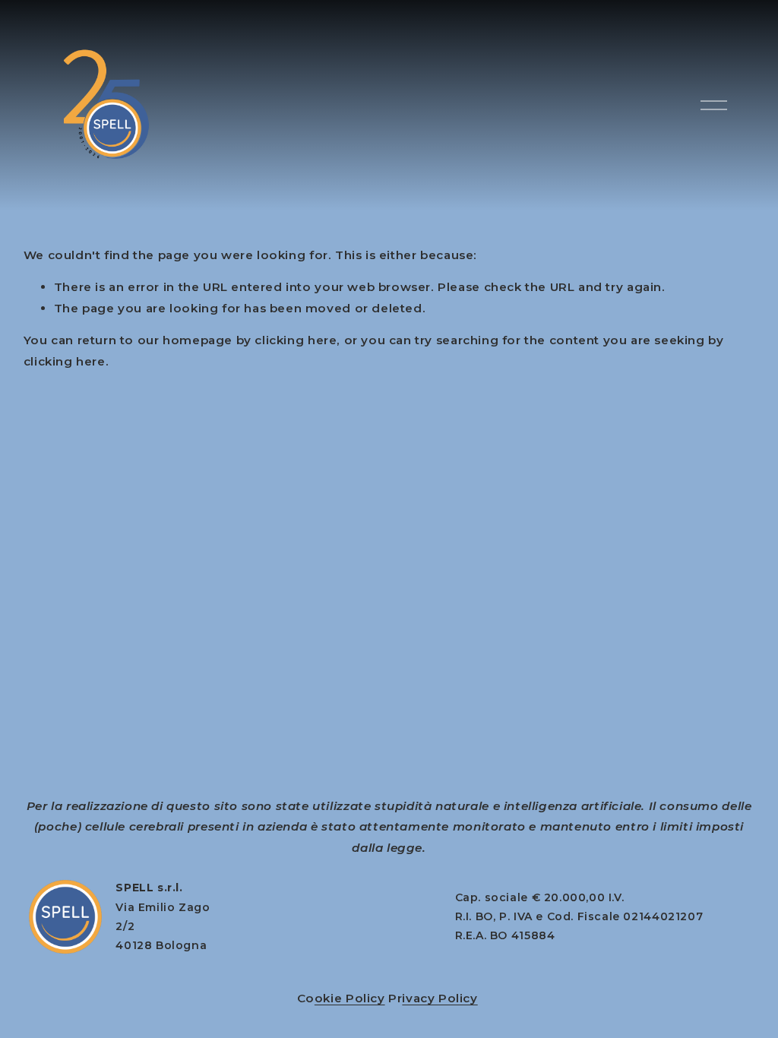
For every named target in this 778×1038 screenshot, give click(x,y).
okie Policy (350, 998)
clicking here (296, 340)
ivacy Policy (439, 998)
